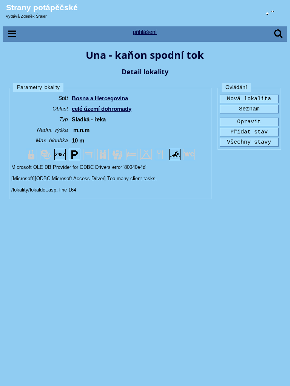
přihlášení (145, 32)
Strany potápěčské (42, 7)
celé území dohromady (101, 109)
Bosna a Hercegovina (100, 98)
